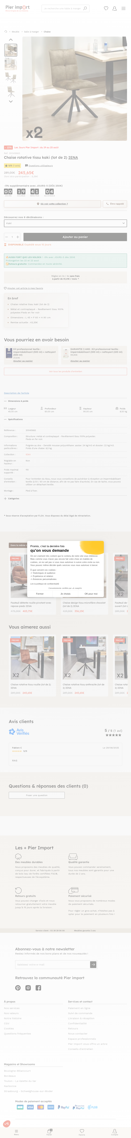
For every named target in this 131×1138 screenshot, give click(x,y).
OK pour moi (91, 593)
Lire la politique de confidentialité (44, 584)
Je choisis (65, 593)
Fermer (40, 593)
